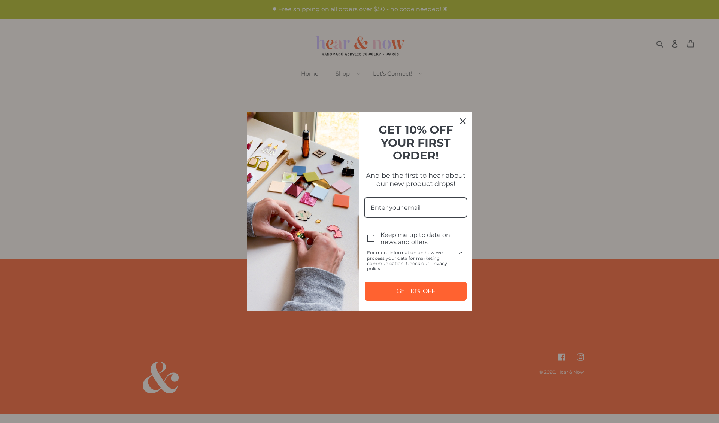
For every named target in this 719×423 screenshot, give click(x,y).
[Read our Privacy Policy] (459, 253)
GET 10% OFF (416, 291)
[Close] (463, 121)
